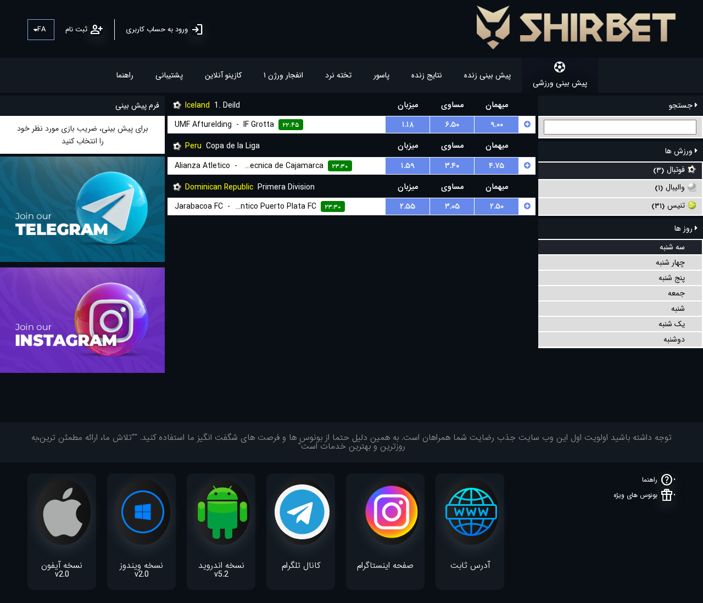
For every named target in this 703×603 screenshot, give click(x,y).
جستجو (682, 105)
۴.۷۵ (496, 166)
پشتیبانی (169, 75)
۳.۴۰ (452, 166)
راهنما (124, 75)
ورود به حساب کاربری (157, 29)
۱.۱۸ (408, 125)
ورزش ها (680, 151)
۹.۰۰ (496, 125)
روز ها (684, 228)
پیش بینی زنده (487, 75)
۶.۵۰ (452, 125)
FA (41, 29)
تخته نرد (338, 75)
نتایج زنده (426, 75)
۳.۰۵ (452, 206)
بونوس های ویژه (635, 495)
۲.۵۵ (407, 206)
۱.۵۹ (408, 166)
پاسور (381, 75)
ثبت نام (76, 29)
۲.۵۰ (497, 206)
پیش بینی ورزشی (560, 83)
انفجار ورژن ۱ (283, 75)
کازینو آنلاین (223, 75)
